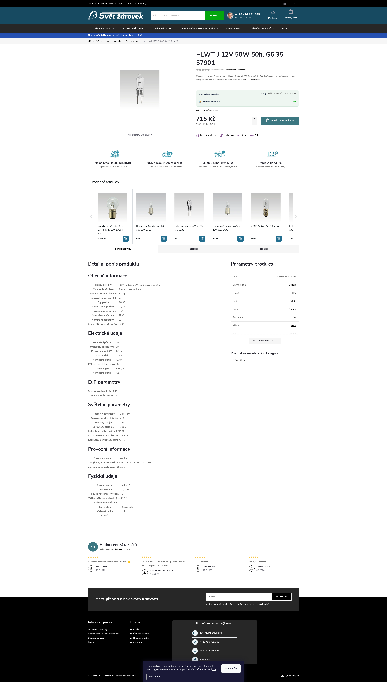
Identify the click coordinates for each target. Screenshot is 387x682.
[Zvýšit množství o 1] (254, 119)
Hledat (214, 15)
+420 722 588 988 (209, 650)
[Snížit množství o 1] (254, 123)
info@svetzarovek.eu (211, 633)
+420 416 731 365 (209, 641)
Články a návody (105, 3)
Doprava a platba (125, 3)
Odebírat (281, 596)
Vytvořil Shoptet (292, 675)
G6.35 (292, 301)
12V (294, 293)
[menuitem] (103, 28)
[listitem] (112, 216)
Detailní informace (251, 79)
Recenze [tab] (194, 249)
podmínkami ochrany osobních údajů (252, 604)
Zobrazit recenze (122, 549)
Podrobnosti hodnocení (236, 70)
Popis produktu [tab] (123, 249)
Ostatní (292, 285)
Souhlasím (231, 668)
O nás (90, 3)
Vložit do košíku (282, 120)
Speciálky (240, 360)
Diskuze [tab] (264, 249)
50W (293, 325)
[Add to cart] (126, 239)
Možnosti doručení (209, 110)
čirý (294, 317)
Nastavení (154, 676)
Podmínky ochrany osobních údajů (104, 633)
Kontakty (142, 3)
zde (214, 669)
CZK (290, 3)
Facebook (205, 659)
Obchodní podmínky (97, 629)
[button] (91, 217)
